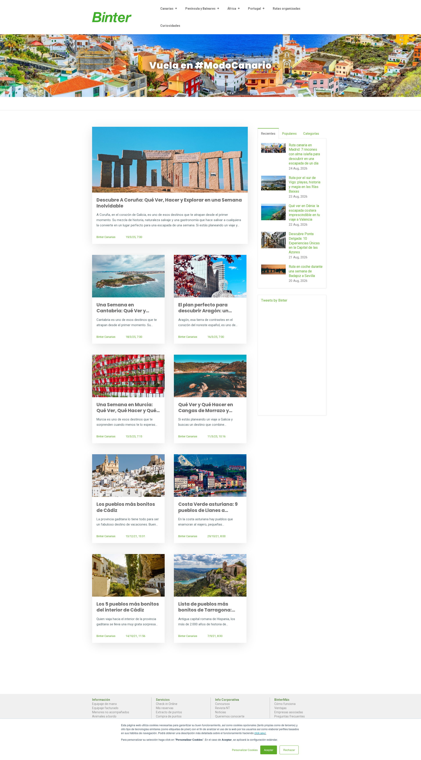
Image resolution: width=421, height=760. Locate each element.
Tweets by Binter (274, 300)
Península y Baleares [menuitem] (200, 8)
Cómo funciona (285, 704)
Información (101, 699)
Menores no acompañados (110, 712)
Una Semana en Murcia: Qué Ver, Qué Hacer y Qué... (128, 407)
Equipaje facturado (105, 708)
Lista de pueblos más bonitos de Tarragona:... (206, 607)
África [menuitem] (231, 8)
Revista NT (222, 708)
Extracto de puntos (169, 712)
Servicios (163, 699)
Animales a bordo (104, 716)
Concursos (222, 704)
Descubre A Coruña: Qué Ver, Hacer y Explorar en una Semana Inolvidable (169, 203)
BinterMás (281, 699)
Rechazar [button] (289, 750)
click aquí (260, 733)
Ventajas (280, 708)
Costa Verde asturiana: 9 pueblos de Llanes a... (208, 507)
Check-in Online (166, 704)
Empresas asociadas (288, 712)
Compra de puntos (169, 716)
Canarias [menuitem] (166, 8)
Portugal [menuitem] (254, 8)
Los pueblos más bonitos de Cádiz (125, 507)
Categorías (311, 134)
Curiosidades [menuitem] (170, 25)
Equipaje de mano (104, 704)
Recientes (268, 134)
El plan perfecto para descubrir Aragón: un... (205, 308)
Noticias (220, 712)
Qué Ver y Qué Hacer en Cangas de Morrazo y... (205, 407)
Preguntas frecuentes (289, 716)
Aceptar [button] (268, 750)
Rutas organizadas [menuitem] (286, 8)
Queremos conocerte (229, 716)
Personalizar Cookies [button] (245, 750)
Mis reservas (164, 708)
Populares (289, 134)
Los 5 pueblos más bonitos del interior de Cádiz (127, 607)
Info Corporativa (227, 699)
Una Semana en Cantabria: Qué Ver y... (122, 308)
